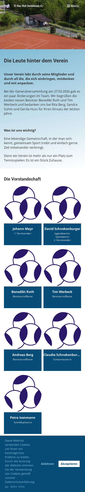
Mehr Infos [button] (17, 486)
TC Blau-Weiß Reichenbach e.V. (28, 6)
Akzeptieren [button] (69, 464)
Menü (74, 6)
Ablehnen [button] (47, 464)
